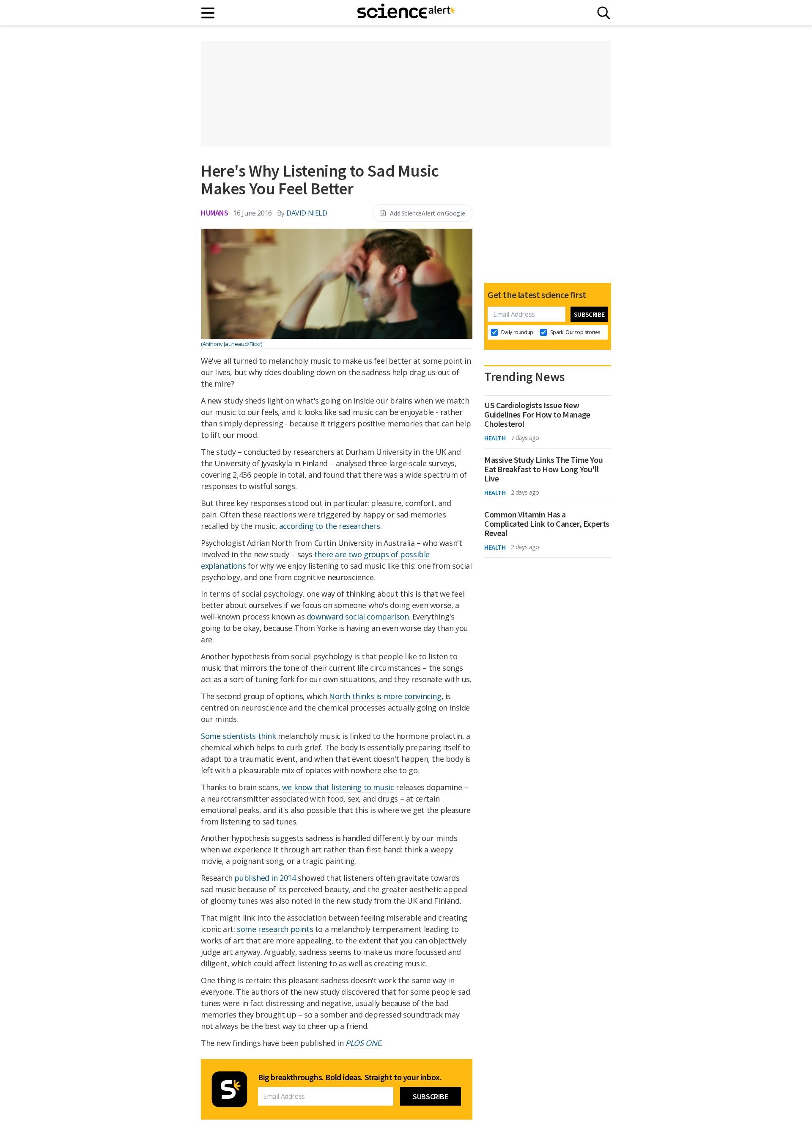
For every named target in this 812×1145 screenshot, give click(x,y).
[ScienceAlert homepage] (406, 12)
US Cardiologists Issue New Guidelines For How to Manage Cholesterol (537, 415)
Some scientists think (238, 736)
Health (495, 438)
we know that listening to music (338, 787)
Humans (214, 213)
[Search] (603, 13)
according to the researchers (329, 526)
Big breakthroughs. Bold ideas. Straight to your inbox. (350, 1077)
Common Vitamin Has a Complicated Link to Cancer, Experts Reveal (546, 524)
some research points (275, 929)
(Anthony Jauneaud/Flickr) (231, 344)
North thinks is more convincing (385, 696)
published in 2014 (265, 878)
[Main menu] (208, 13)
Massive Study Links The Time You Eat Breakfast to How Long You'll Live (543, 469)
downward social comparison (358, 616)
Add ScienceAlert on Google (427, 213)
